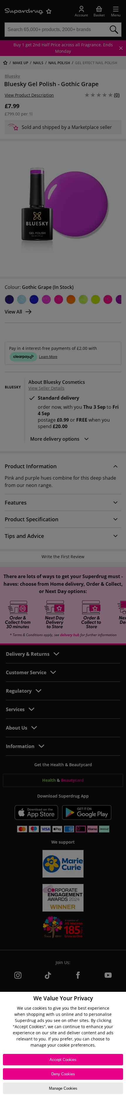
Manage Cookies (63, 1088)
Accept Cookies (63, 1059)
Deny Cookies (63, 1074)
